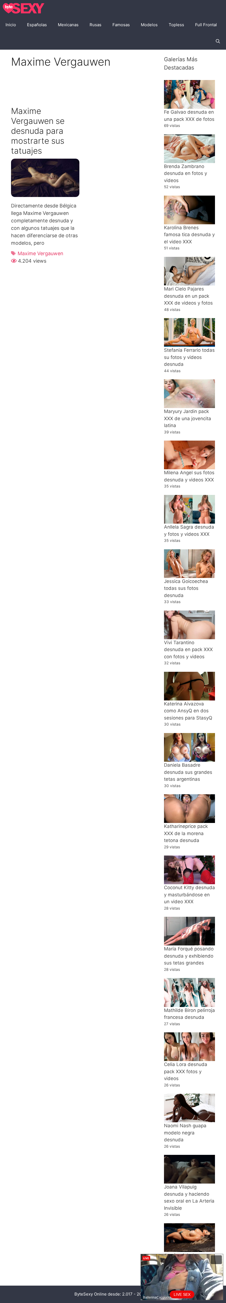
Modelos (149, 24)
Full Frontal (206, 24)
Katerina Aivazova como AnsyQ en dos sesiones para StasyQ (188, 711)
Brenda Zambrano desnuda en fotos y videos (185, 173)
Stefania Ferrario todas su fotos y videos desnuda (189, 357)
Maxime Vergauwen (40, 253)
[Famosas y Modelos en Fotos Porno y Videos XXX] (25, 8)
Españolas (37, 24)
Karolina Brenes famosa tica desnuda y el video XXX (189, 234)
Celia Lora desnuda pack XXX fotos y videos (185, 1071)
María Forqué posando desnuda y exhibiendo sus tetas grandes (189, 956)
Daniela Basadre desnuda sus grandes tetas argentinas (188, 772)
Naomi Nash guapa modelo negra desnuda (185, 1132)
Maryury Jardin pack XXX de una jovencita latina (187, 418)
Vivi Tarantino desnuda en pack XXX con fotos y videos (188, 649)
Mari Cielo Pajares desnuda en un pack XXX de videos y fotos (188, 296)
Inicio (11, 24)
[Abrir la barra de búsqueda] (218, 41)
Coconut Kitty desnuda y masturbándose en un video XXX (189, 894)
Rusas (95, 24)
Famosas (121, 24)
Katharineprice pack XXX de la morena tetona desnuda (186, 833)
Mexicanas (68, 24)
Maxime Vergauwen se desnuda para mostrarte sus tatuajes (37, 131)
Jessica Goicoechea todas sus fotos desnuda (186, 588)
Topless (176, 24)
